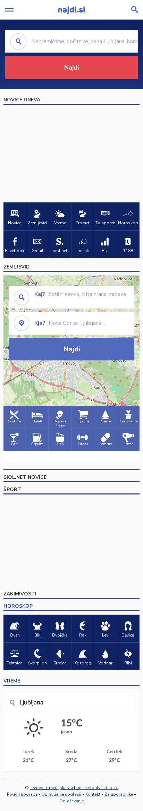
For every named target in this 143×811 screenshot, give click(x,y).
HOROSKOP (18, 606)
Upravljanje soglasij (61, 794)
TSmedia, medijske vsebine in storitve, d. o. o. (74, 787)
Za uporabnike (118, 794)
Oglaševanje (71, 801)
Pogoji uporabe (22, 794)
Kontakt (92, 794)
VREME (11, 681)
